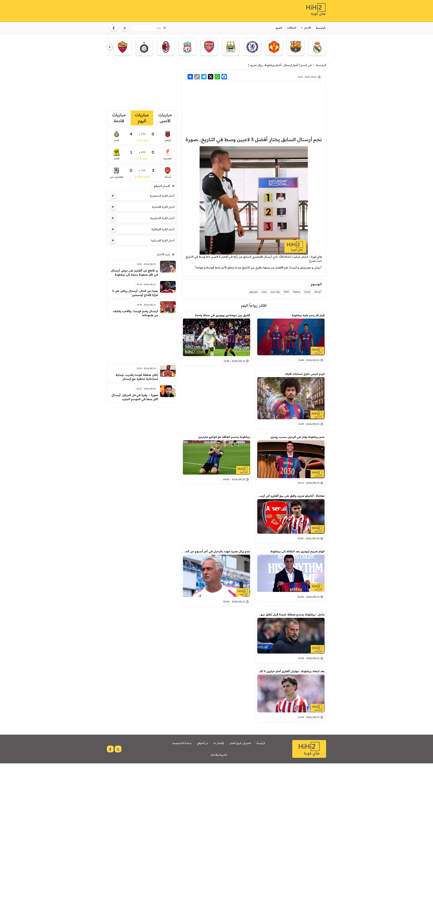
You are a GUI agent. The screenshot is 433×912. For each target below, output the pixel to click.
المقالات (291, 27)
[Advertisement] (168, 10)
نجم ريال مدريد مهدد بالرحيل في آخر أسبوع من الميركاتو (216, 551)
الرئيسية (320, 27)
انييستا (307, 291)
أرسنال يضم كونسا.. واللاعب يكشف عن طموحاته (135, 313)
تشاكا (286, 291)
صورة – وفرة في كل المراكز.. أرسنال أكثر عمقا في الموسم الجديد (134, 397)
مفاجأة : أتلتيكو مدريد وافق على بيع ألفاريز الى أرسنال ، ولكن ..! (291, 495)
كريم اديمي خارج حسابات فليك (305, 373)
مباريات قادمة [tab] (119, 117)
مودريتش (253, 291)
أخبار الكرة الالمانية (163, 207)
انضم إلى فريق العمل (240, 743)
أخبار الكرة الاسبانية (162, 240)
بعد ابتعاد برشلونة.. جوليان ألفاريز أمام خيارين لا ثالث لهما (291, 671)
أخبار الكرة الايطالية (162, 229)
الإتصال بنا (219, 743)
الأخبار (307, 27)
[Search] (164, 27)
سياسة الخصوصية (182, 743)
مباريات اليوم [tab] (142, 117)
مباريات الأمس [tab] (165, 117)
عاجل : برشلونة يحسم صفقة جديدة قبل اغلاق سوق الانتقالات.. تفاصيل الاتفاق (291, 614)
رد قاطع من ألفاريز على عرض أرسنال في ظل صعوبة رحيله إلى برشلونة (134, 272)
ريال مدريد (256, 65)
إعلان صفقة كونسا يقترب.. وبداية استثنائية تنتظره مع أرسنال (137, 377)
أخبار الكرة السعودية (162, 195)
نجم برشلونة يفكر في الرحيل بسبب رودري (297, 437)
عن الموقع (202, 743)
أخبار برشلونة (273, 65)
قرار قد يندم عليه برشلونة (308, 315)
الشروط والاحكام (219, 754)
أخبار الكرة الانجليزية (162, 218)
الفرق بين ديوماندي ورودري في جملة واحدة (222, 315)
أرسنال (317, 291)
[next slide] (110, 47)
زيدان (264, 291)
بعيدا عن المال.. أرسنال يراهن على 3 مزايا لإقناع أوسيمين (135, 293)
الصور (279, 27)
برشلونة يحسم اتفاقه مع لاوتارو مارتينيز (224, 437)
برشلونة (296, 291)
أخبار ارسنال (290, 65)
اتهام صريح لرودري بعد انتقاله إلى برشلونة (297, 551)
